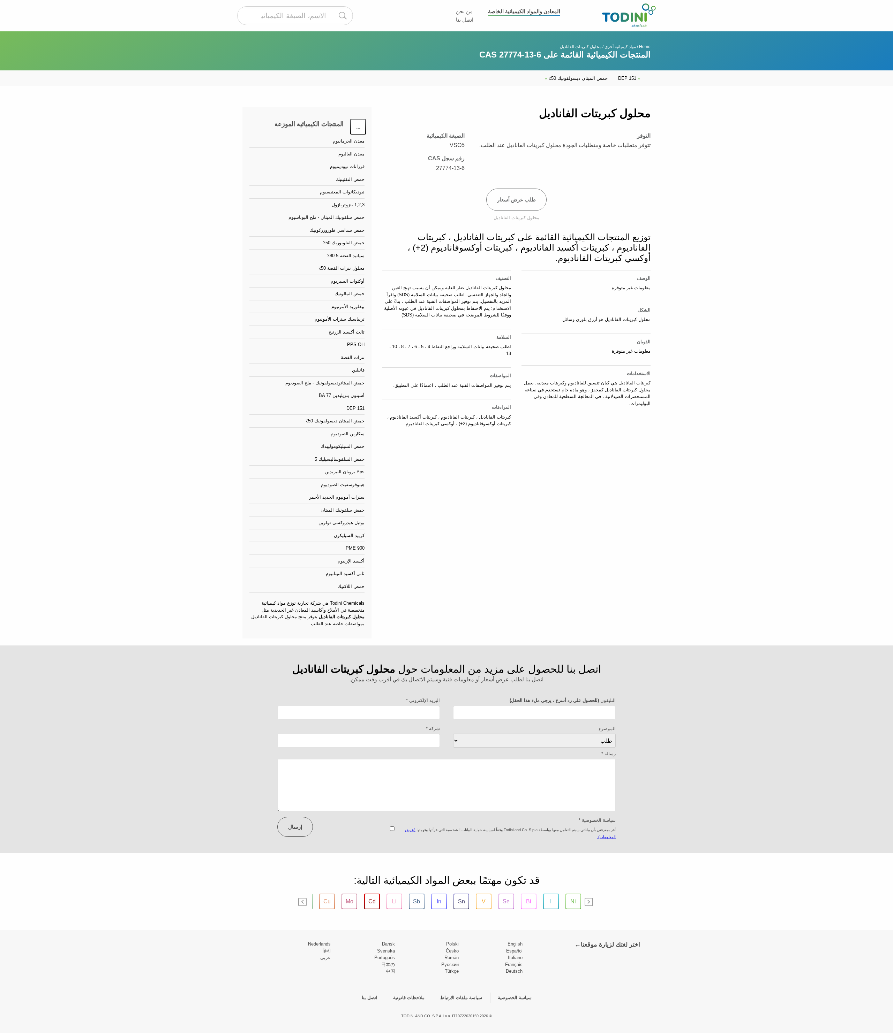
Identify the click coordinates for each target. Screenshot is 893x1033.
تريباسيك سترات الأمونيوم (340, 319)
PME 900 (355, 548)
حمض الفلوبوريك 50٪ (344, 242)
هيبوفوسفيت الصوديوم (343, 484)
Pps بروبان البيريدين (345, 471)
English (515, 944)
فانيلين (358, 370)
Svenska (386, 951)
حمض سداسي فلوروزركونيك (337, 230)
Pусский (450, 964)
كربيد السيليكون (349, 535)
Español (514, 951)
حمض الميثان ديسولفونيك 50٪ (576, 78)
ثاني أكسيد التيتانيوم (345, 573)
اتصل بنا (464, 20)
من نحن (464, 11)
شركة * (433, 728)
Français (514, 964)
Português (384, 957)
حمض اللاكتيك (351, 586)
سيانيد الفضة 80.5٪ (346, 255)
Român (451, 957)
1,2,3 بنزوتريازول (348, 204)
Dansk (388, 944)
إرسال (295, 827)
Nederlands (319, 944)
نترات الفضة (353, 357)
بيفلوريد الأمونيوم (348, 306)
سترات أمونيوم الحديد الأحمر (337, 497)
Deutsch (514, 971)
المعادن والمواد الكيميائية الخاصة (524, 11)
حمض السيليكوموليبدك (343, 446)
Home (645, 46)
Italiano (515, 957)
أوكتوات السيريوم (348, 281)
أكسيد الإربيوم (351, 561)
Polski (452, 944)
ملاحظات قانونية (409, 997)
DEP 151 (629, 78)
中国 (390, 971)
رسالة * (608, 753)
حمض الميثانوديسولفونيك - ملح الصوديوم (325, 382)
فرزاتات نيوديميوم (347, 166)
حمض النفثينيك (350, 179)
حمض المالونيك (350, 293)
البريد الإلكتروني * (423, 700)
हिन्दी (327, 951)
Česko (452, 951)
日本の (388, 964)
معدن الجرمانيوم (349, 141)
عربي (325, 957)
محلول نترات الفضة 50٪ (341, 268)
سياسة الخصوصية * (597, 820)
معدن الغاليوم (351, 153)
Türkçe (452, 971)
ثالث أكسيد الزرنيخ (347, 332)
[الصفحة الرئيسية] (629, 15)
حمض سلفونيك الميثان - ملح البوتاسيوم (326, 217)
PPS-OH (356, 344)
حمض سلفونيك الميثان (343, 510)
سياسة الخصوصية (515, 997)
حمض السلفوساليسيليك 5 (340, 459)
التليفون (563, 700)
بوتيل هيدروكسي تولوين (341, 522)
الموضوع (607, 728)
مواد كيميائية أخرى (620, 46)
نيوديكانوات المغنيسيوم (342, 191)
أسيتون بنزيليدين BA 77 (342, 395)
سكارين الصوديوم (348, 433)
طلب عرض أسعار (516, 199)
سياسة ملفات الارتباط (461, 997)
